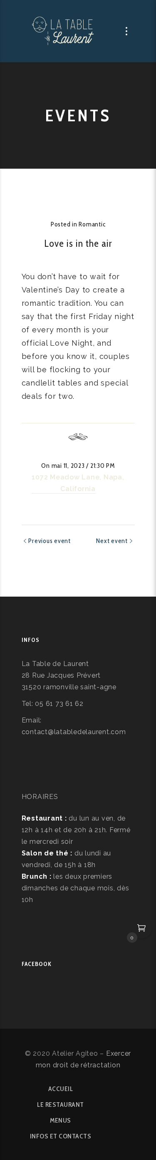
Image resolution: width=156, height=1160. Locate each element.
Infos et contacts (61, 1136)
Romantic (92, 224)
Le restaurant (60, 1104)
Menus (60, 1120)
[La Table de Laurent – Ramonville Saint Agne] (63, 31)
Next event (112, 541)
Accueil (60, 1089)
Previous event (49, 541)
